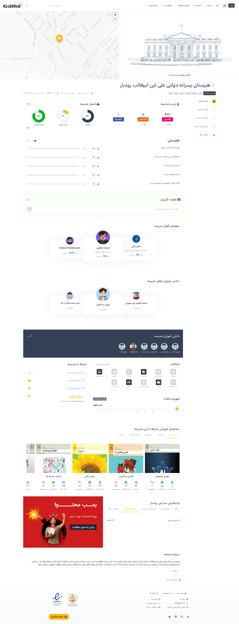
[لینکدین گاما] (175, 616)
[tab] (173, 434)
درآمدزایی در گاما (151, 607)
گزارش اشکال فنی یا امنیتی (176, 607)
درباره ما (182, 599)
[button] (59, 39)
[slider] (177, 408)
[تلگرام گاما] (187, 616)
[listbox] (201, 118)
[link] (143, 520)
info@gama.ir (179, 603)
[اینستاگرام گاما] (181, 616)
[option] (201, 101)
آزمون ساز (154, 599)
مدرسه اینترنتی (152, 603)
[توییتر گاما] (169, 616)
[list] (143, 520)
